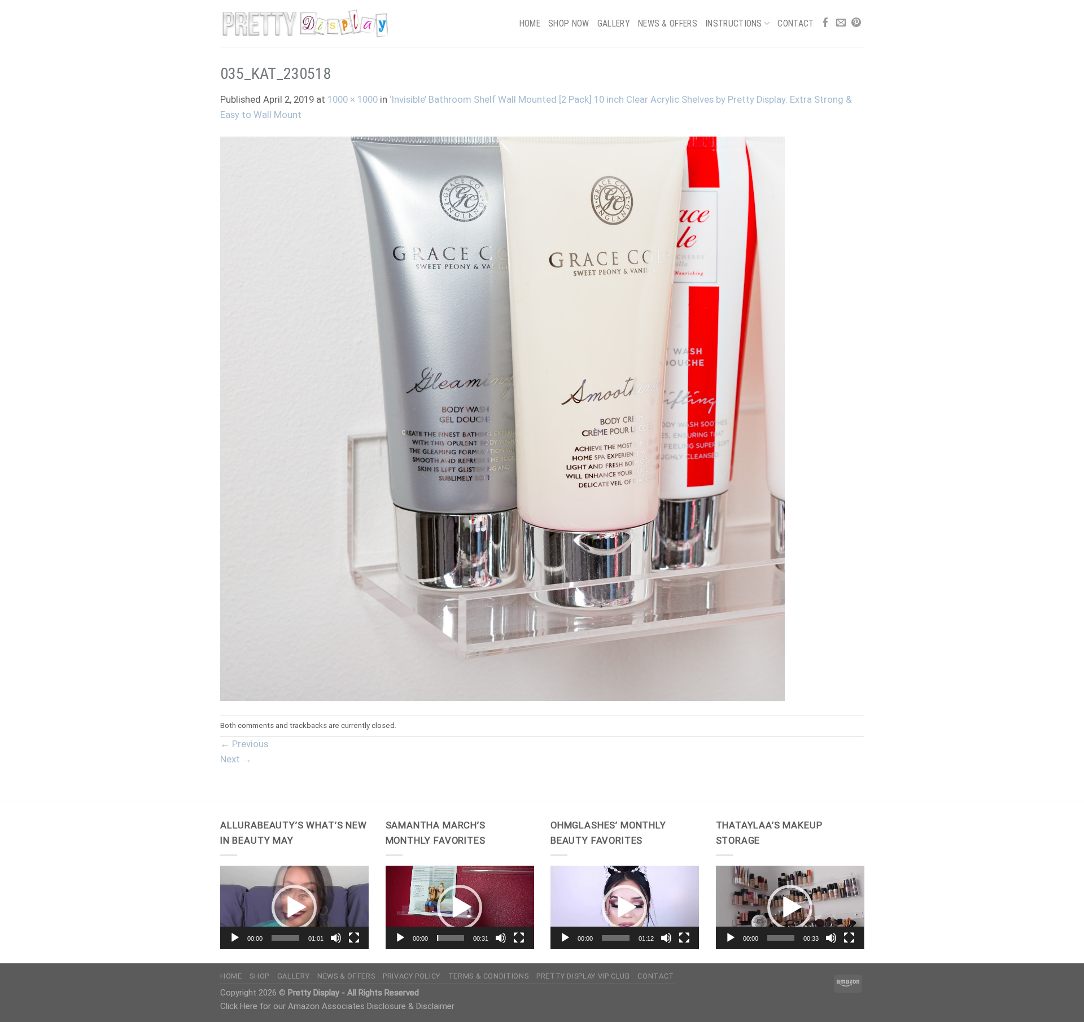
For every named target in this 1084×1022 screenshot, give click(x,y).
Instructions (733, 23)
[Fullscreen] (354, 938)
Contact (795, 23)
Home (529, 23)
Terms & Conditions (488, 976)
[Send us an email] (841, 23)
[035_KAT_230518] (502, 418)
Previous (244, 744)
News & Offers (667, 23)
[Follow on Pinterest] (856, 23)
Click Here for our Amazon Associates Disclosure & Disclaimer (337, 1006)
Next (236, 759)
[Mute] (336, 938)
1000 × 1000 (352, 99)
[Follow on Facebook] (826, 23)
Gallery (613, 23)
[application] (294, 907)
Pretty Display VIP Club (583, 976)
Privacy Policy (411, 976)
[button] (294, 907)
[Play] (235, 938)
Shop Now (568, 23)
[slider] (285, 938)
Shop (259, 976)
